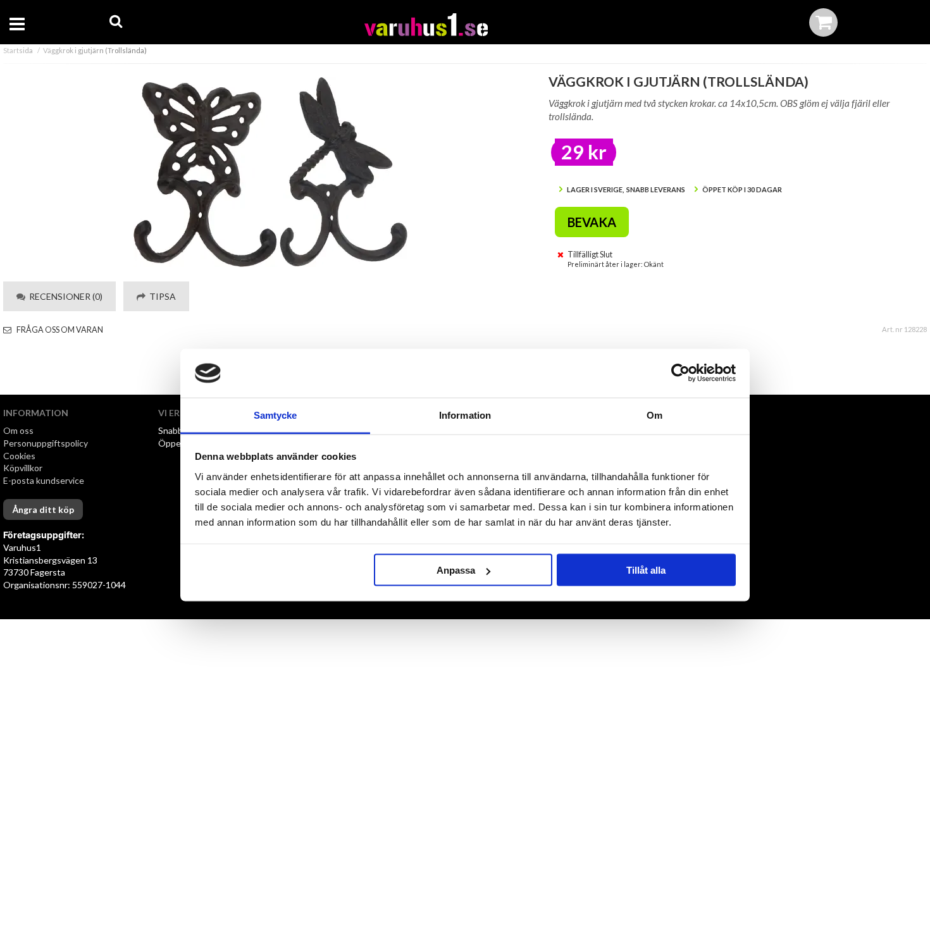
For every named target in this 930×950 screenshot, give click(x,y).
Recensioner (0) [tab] (63, 296)
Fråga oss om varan (59, 330)
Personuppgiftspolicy (45, 443)
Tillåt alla (646, 570)
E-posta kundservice (44, 480)
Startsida (18, 50)
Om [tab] (654, 414)
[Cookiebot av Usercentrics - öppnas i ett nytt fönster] (680, 373)
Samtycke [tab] (275, 414)
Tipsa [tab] (161, 296)
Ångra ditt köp (43, 509)
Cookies (19, 455)
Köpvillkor (22, 467)
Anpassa (456, 570)
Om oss (18, 430)
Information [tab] (465, 414)
